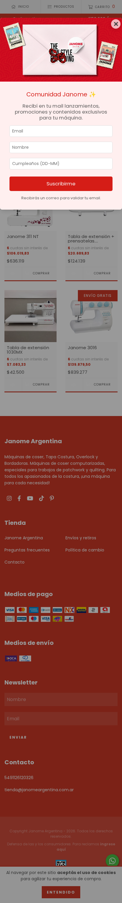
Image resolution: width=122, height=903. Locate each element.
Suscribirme (61, 183)
